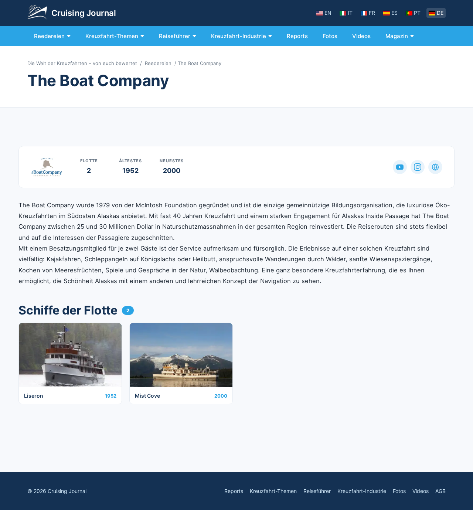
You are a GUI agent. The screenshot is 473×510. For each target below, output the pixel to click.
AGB (440, 491)
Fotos (330, 36)
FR (372, 13)
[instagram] (418, 167)
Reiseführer (174, 36)
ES (394, 13)
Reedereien (49, 36)
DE (440, 13)
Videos (361, 36)
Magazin (396, 36)
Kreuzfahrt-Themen (111, 36)
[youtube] (400, 167)
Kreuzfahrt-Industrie (238, 36)
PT (417, 13)
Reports (297, 36)
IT (350, 13)
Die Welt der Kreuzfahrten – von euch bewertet (82, 63)
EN (327, 13)
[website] (435, 167)
